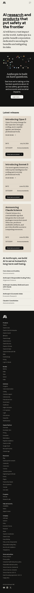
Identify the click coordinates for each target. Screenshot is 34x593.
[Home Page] (9, 2)
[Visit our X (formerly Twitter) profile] (10, 587)
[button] (30, 2)
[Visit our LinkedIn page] (7, 587)
